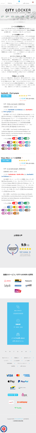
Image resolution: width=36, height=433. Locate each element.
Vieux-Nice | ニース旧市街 (12, 158)
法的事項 (13, 366)
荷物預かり (16, 357)
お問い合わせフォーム (18, 341)
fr (5, 351)
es (17, 351)
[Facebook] (20, 426)
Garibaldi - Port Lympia (10, 93)
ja (30, 351)
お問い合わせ (26, 2)
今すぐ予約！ (6, 95)
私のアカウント (5, 357)
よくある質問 (16, 360)
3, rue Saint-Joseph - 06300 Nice (16, 169)
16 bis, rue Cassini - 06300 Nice (16, 104)
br (26, 351)
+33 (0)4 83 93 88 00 (18, 313)
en (9, 351)
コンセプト (6, 360)
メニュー (3, 2)
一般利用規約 (9, 363)
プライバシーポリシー (22, 363)
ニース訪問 (27, 360)
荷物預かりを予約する (10, 2)
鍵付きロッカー (27, 357)
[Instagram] (16, 426)
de (21, 351)
